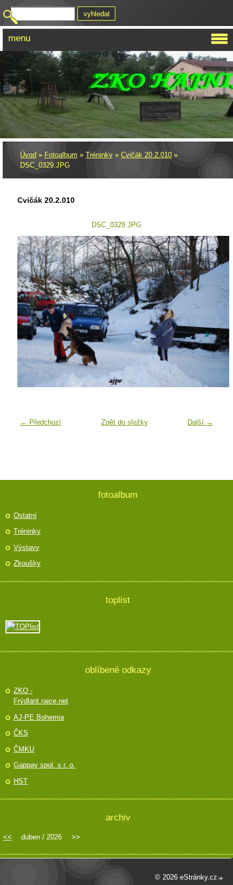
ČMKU (24, 749)
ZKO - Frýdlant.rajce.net (41, 696)
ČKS (21, 733)
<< (7, 837)
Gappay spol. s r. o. (44, 765)
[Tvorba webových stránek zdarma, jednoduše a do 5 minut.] (221, 878)
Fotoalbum (60, 155)
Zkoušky (27, 563)
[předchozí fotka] (32, 311)
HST (21, 781)
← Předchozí (40, 422)
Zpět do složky (124, 422)
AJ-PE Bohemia (39, 717)
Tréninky (99, 155)
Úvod (28, 155)
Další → (200, 422)
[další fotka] (201, 311)
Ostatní (25, 515)
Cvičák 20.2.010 (146, 155)
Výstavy (27, 547)
